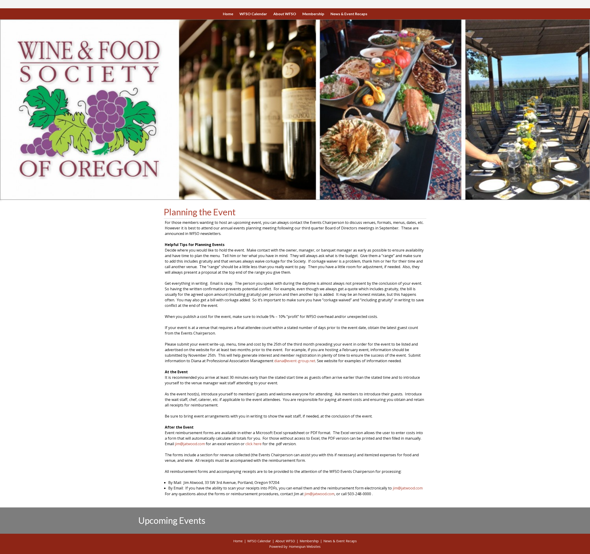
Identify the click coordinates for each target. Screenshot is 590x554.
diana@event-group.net (294, 360)
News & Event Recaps (348, 14)
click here (253, 443)
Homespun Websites (305, 546)
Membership (313, 14)
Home (228, 14)
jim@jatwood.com (189, 443)
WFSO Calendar (253, 14)
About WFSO (284, 14)
